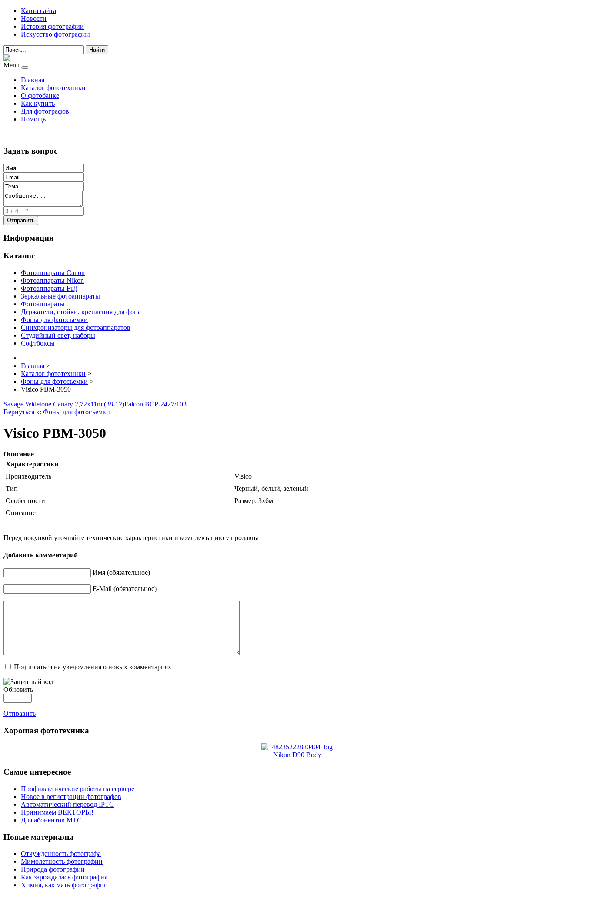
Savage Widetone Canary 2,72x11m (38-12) (63, 404)
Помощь (33, 119)
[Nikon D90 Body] (297, 747)
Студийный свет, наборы (58, 335)
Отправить (19, 713)
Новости (34, 18)
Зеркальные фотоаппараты (60, 296)
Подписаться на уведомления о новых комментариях (92, 667)
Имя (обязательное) (121, 572)
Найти (97, 50)
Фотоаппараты (43, 304)
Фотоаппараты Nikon (52, 280)
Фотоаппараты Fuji (49, 288)
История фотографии (52, 26)
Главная (32, 80)
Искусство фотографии (55, 34)
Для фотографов (45, 111)
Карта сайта (38, 10)
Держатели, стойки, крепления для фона (81, 311)
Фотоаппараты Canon (53, 272)
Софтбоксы (38, 343)
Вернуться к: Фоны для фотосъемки (56, 412)
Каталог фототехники (53, 87)
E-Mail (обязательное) (125, 588)
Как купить (38, 103)
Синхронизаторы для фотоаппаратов (75, 327)
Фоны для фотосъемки (54, 319)
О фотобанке (40, 95)
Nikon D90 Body (297, 754)
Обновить (18, 689)
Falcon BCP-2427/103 (155, 404)
